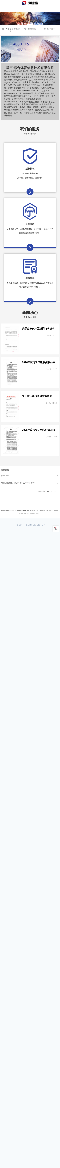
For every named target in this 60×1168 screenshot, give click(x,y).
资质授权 (31, 28)
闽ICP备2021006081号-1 (30, 513)
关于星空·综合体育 (12, 30)
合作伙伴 (51, 28)
